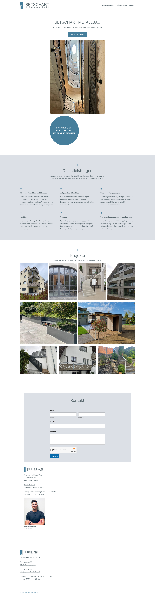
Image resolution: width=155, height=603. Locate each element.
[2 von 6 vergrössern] (74, 265)
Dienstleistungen (77, 34)
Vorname (52, 417)
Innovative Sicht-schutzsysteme (64, 130)
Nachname (81, 417)
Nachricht (53, 431)
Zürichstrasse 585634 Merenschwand (28, 563)
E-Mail (52, 422)
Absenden (54, 456)
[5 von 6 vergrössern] (74, 304)
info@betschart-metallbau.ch (34, 487)
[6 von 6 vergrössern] (132, 304)
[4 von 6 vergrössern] (132, 265)
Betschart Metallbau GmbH (30, 557)
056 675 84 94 (29, 484)
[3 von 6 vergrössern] (103, 265)
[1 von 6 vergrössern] (45, 265)
